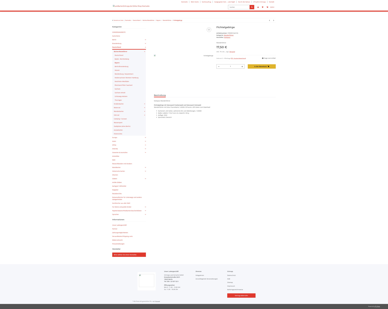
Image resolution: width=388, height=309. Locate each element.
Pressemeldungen (118, 244)
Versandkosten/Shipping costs (122, 236)
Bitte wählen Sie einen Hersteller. (125, 255)
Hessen (117, 70)
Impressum (231, 286)
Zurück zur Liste (118, 20)
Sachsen (117, 89)
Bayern (117, 63)
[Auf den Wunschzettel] (209, 29)
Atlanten (115, 175)
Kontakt (271, 2)
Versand (232, 52)
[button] (258, 7)
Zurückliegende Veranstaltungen (207, 279)
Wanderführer (229, 35)
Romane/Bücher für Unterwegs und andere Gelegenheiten (127, 198)
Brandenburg (116, 43)
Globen (114, 179)
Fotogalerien (200, 275)
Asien (114, 141)
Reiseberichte (117, 194)
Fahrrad (116, 115)
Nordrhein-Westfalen (122, 81)
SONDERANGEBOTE (118, 32)
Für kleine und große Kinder (121, 207)
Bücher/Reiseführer (120, 51)
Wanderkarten (119, 111)
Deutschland (116, 47)
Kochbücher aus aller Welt (121, 203)
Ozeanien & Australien (120, 152)
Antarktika (115, 156)
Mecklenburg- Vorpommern (124, 74)
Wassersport (118, 122)
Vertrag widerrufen (241, 295)
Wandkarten (116, 167)
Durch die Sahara (244, 2)
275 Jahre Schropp (259, 2)
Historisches (118, 134)
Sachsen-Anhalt (120, 93)
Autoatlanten (118, 130)
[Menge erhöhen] (242, 66)
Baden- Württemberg (122, 59)
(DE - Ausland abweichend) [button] (238, 58)
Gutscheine (116, 36)
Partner (114, 229)
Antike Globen (117, 182)
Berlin (114, 40)
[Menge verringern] (219, 66)
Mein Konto (195, 2)
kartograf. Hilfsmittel (119, 186)
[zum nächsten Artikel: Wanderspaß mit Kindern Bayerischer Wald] (274, 20)
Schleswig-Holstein (121, 96)
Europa (114, 137)
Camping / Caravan (120, 119)
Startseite (184, 2)
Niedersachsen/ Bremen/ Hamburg (126, 78)
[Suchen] (252, 7)
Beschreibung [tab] (160, 95)
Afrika (114, 145)
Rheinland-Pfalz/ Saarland (123, 85)
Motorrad (117, 108)
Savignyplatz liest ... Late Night (224, 2)
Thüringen (118, 100)
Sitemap (230, 282)
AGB (228, 279)
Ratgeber (115, 190)
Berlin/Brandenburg (121, 66)
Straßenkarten (119, 104)
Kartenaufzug (206, 2)
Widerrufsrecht (117, 240)
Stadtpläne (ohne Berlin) (122, 126)
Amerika (115, 149)
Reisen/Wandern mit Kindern (122, 164)
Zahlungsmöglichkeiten (120, 233)
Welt (113, 160)
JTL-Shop (377, 306)
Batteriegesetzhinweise (235, 290)
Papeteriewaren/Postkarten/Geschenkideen (127, 211)
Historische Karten (118, 171)
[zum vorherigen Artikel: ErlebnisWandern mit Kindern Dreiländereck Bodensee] (269, 20)
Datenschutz (231, 275)
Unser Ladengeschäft (119, 225)
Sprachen (115, 214)
